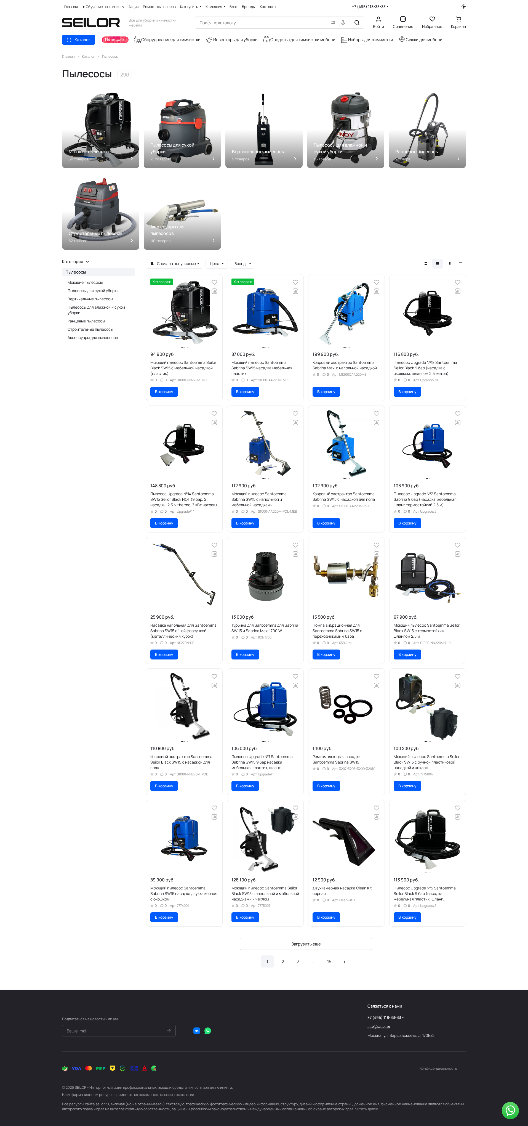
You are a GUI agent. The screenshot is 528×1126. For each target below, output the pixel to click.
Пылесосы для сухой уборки (93, 290)
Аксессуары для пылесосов (93, 337)
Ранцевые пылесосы (86, 321)
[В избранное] (214, 282)
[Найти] (357, 22)
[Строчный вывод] (449, 264)
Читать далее (366, 1108)
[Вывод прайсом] (460, 264)
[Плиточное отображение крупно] (426, 264)
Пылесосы (75, 272)
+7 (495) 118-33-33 (369, 6)
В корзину (164, 391)
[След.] (344, 961)
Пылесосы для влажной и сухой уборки (96, 309)
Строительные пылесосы (90, 329)
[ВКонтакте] (196, 1030)
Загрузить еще (306, 944)
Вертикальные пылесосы (90, 298)
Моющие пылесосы (85, 282)
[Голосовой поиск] (344, 22)
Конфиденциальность (438, 1068)
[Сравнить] (214, 291)
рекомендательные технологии (166, 1094)
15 (329, 961)
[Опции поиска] (332, 22)
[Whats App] (207, 1030)
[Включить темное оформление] (464, 6)
